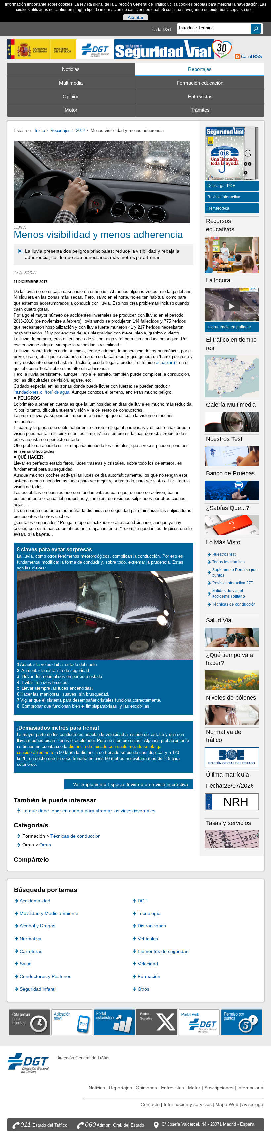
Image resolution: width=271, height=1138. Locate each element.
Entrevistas (200, 96)
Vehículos (148, 938)
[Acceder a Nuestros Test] (232, 455)
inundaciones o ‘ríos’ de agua (41, 392)
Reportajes (200, 69)
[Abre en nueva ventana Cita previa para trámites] (29, 1022)
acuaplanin (166, 362)
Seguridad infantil (38, 989)
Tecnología (149, 913)
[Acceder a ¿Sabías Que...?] (232, 524)
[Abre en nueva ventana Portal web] (199, 1022)
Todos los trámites (228, 562)
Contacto (150, 1104)
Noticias (71, 69)
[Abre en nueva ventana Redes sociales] (156, 1022)
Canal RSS (251, 56)
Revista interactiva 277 (232, 583)
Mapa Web (226, 1104)
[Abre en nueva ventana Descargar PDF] (225, 154)
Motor (71, 110)
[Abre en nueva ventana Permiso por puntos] (241, 1022)
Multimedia (71, 83)
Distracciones (152, 925)
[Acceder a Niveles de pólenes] (232, 714)
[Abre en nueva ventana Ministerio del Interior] (42, 49)
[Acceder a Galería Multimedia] (232, 421)
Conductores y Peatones (45, 976)
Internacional (250, 1087)
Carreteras (31, 951)
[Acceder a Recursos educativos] (232, 254)
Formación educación (200, 83)
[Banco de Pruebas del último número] (232, 490)
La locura (232, 306)
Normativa (30, 938)
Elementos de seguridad (163, 951)
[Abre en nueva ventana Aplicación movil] (72, 1022)
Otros (45, 844)
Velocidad (148, 963)
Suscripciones (218, 1087)
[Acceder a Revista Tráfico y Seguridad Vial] (173, 49)
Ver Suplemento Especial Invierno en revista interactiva (130, 784)
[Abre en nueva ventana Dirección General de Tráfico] (95, 49)
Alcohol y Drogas (37, 925)
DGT (143, 900)
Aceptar (136, 17)
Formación (149, 976)
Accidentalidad (35, 900)
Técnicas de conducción (75, 836)
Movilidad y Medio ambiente (49, 913)
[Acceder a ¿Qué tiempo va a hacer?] (232, 680)
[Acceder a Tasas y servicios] (232, 839)
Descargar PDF (221, 185)
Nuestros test (224, 554)
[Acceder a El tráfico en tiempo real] (232, 375)
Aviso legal (253, 1104)
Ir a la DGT (161, 29)
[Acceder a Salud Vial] (232, 637)
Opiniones (146, 1087)
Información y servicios (188, 1104)
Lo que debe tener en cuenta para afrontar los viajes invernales (88, 810)
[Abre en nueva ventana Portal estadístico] (114, 1022)
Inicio (40, 130)
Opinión (71, 96)
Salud (26, 963)
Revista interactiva (223, 197)
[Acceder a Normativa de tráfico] (232, 757)
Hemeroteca (218, 208)
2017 (80, 130)
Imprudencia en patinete (229, 327)
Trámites (200, 110)
